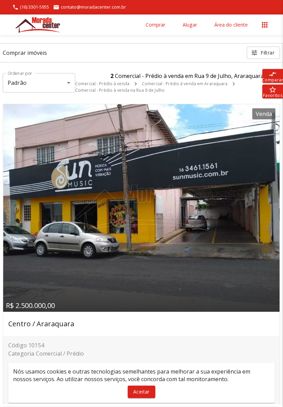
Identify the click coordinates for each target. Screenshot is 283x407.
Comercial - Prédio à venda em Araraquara (185, 84)
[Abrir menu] (264, 25)
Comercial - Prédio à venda (102, 84)
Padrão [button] (17, 83)
